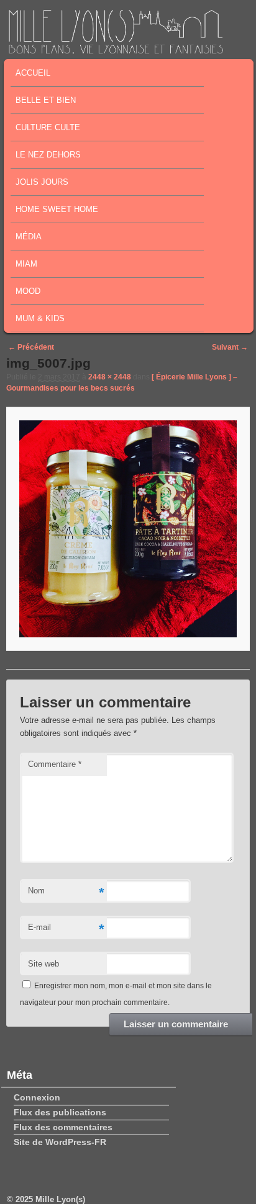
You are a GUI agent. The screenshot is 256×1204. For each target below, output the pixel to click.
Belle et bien (46, 100)
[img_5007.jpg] (127, 528)
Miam (26, 263)
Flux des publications (60, 1112)
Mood (28, 291)
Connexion (37, 1097)
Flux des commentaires (63, 1127)
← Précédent (31, 347)
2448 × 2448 (109, 377)
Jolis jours (42, 182)
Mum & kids (40, 318)
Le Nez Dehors (48, 154)
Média (29, 236)
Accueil (33, 72)
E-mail (66, 929)
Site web (43, 963)
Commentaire (54, 764)
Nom (66, 892)
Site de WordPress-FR (60, 1142)
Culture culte (48, 127)
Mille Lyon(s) (60, 1199)
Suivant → (230, 347)
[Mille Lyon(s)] (115, 50)
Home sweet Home (57, 209)
